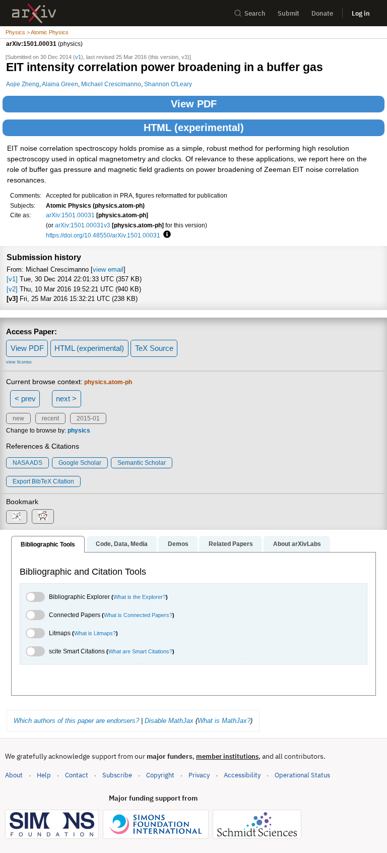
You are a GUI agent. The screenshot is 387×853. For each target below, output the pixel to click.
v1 (78, 57)
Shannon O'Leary (168, 84)
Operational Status (302, 774)
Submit (288, 13)
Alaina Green (60, 84)
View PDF (194, 103)
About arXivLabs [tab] (297, 543)
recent (50, 418)
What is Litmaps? (95, 633)
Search (255, 13)
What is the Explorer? (139, 597)
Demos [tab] (178, 543)
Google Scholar (79, 462)
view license (19, 361)
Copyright (160, 775)
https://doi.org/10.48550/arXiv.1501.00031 (103, 235)
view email (108, 269)
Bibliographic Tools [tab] (48, 544)
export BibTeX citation (43, 481)
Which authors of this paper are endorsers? (76, 720)
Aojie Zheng (22, 84)
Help (44, 775)
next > (66, 398)
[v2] (12, 289)
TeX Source (154, 348)
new (18, 418)
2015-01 (88, 418)
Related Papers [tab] (231, 543)
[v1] (12, 279)
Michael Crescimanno (111, 84)
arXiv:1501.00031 (70, 215)
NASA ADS (27, 462)
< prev (25, 398)
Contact (76, 775)
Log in (361, 13)
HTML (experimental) (194, 127)
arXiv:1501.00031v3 (82, 225)
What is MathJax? (224, 720)
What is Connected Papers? (138, 615)
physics (79, 430)
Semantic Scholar (141, 462)
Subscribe (117, 775)
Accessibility (242, 775)
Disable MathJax (169, 720)
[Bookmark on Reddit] (43, 516)
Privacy (199, 775)
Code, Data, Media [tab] (122, 543)
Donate (322, 13)
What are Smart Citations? (140, 651)
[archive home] (34, 13)
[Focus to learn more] (165, 234)
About (14, 775)
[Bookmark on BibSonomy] (16, 517)
